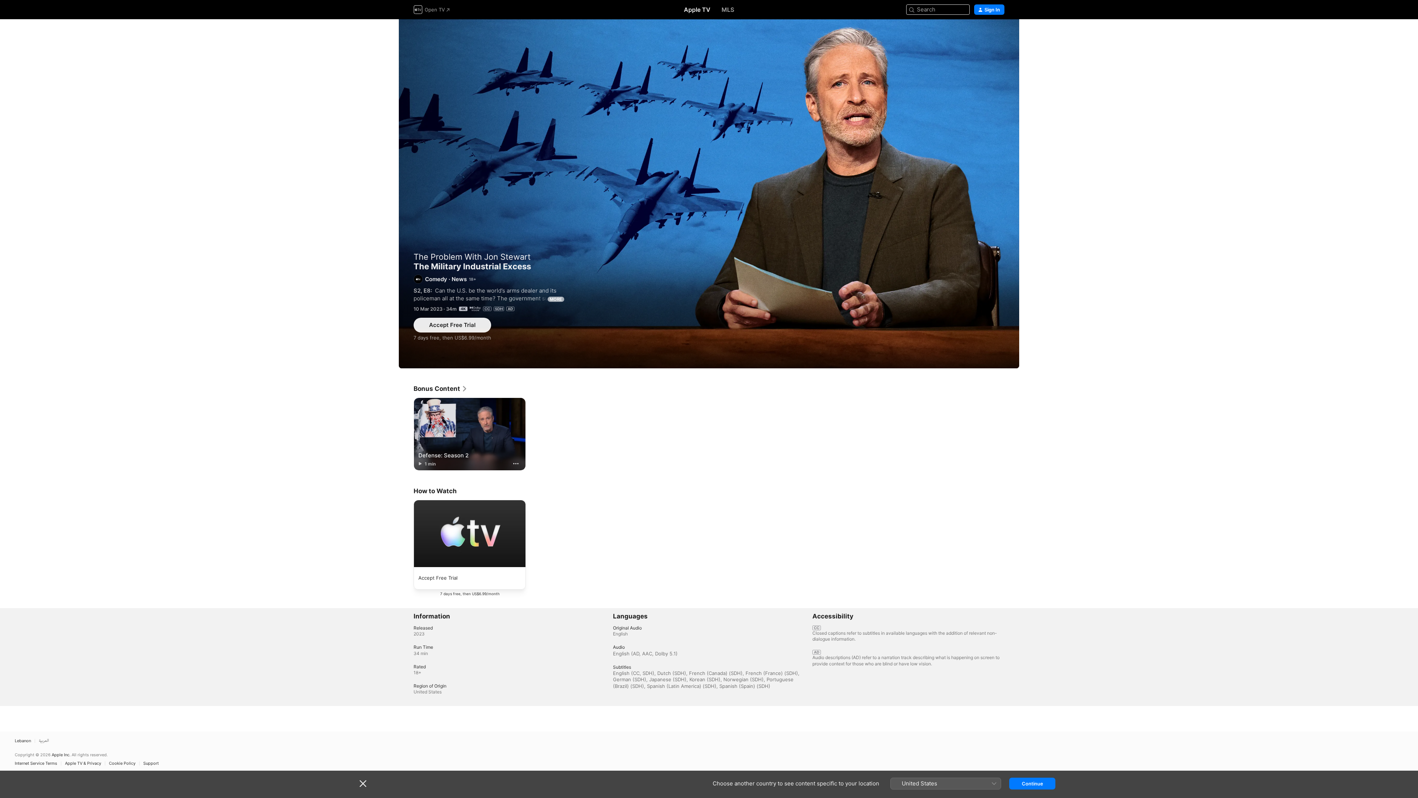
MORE (556, 299)
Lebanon (23, 741)
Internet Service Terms (36, 763)
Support (151, 763)
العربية (44, 741)
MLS (728, 9)
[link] (440, 389)
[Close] (363, 783)
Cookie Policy (122, 763)
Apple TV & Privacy (83, 763)
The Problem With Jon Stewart (472, 257)
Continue (1032, 784)
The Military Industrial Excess (709, 193)
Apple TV (697, 9)
